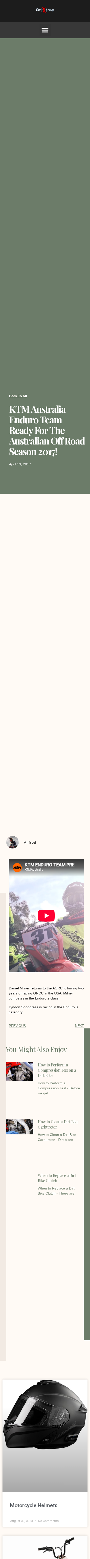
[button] (45, 30)
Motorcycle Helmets (34, 1505)
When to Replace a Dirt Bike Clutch (57, 1178)
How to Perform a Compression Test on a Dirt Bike (57, 1070)
